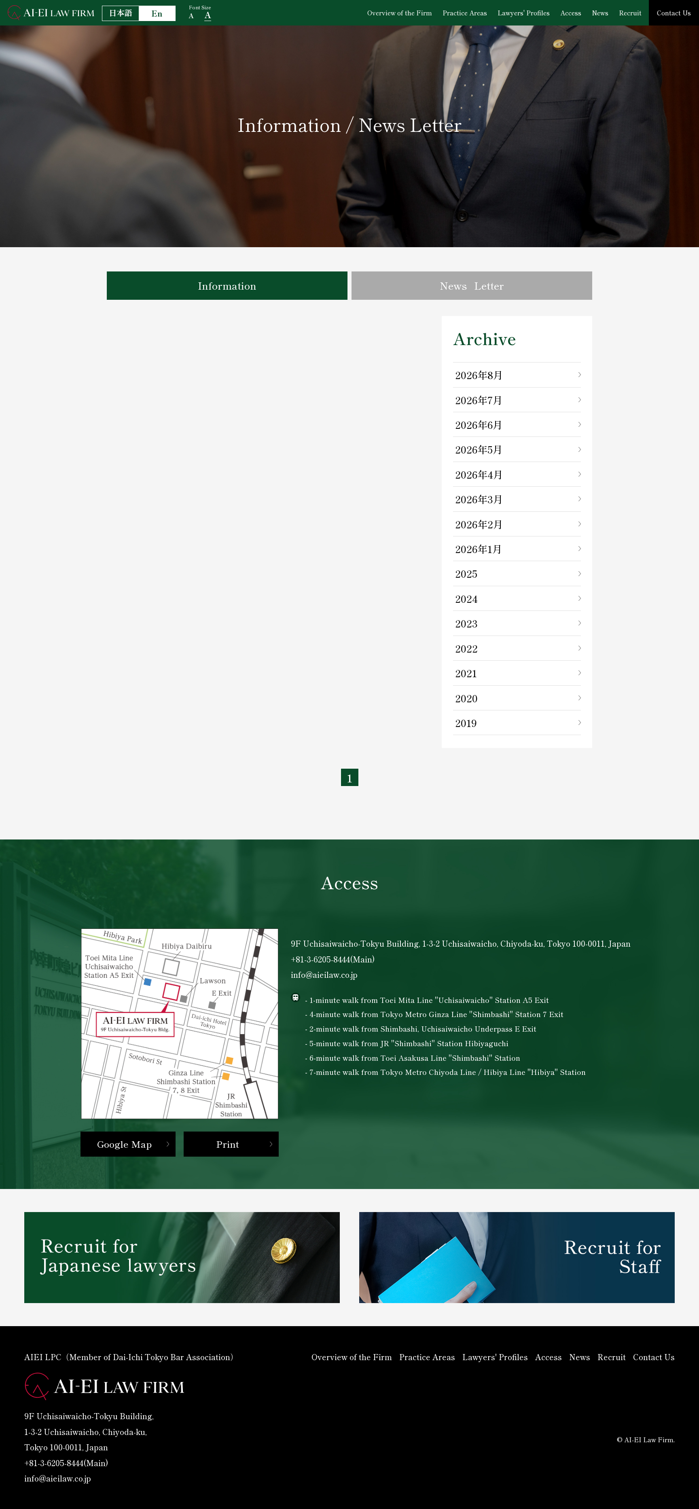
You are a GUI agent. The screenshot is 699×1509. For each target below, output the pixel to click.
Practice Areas (465, 12)
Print (227, 1144)
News (600, 12)
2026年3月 (479, 499)
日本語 (120, 12)
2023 (466, 623)
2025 (466, 573)
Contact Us (674, 12)
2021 (466, 672)
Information (227, 285)
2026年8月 (479, 374)
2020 (466, 698)
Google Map (124, 1144)
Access (570, 12)
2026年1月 (478, 548)
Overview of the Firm (399, 12)
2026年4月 (479, 474)
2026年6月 (479, 424)
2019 (466, 722)
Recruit (630, 12)
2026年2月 (479, 524)
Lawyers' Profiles (524, 12)
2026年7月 (479, 399)
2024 (466, 598)
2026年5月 (479, 449)
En (157, 13)
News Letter (472, 285)
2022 (466, 648)
